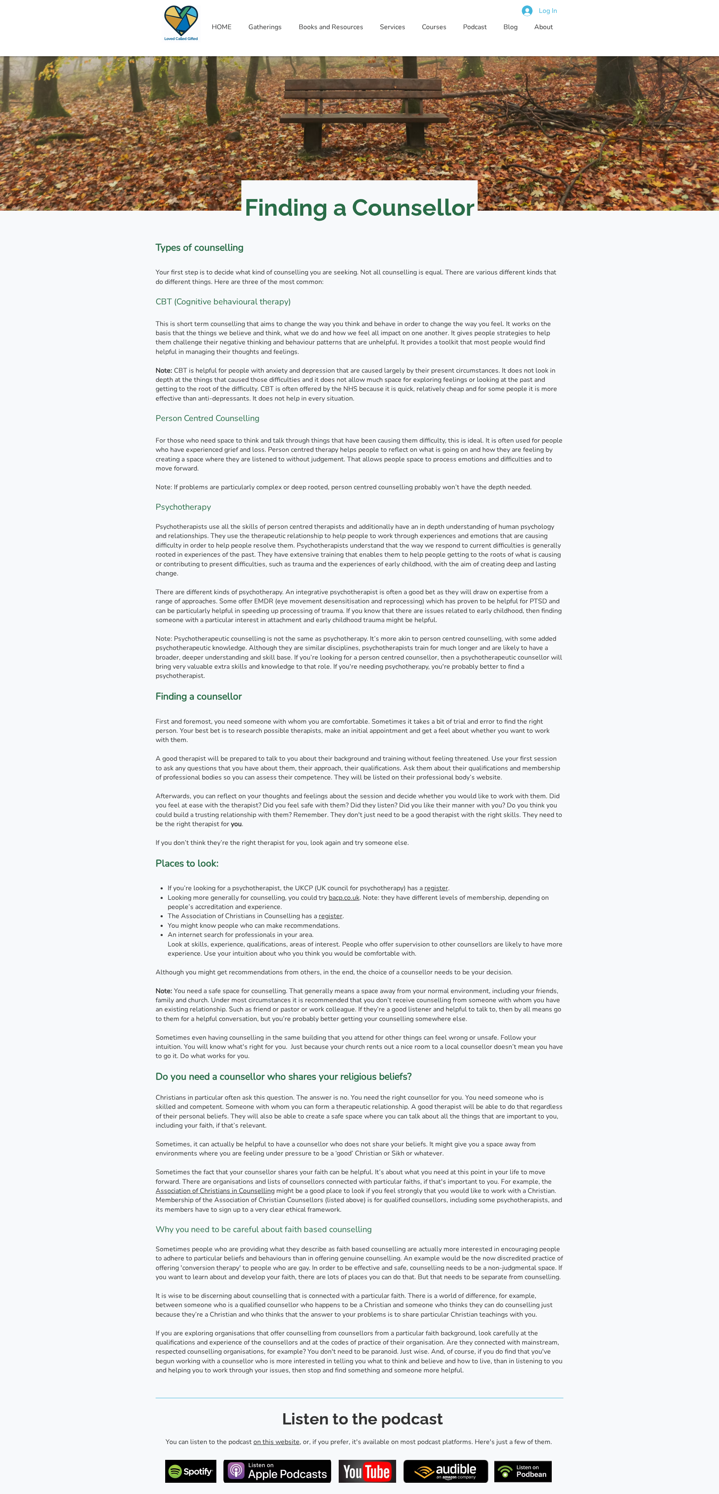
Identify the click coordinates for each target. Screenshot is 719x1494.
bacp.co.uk (344, 897)
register (436, 888)
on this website (276, 1442)
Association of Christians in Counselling (215, 1190)
